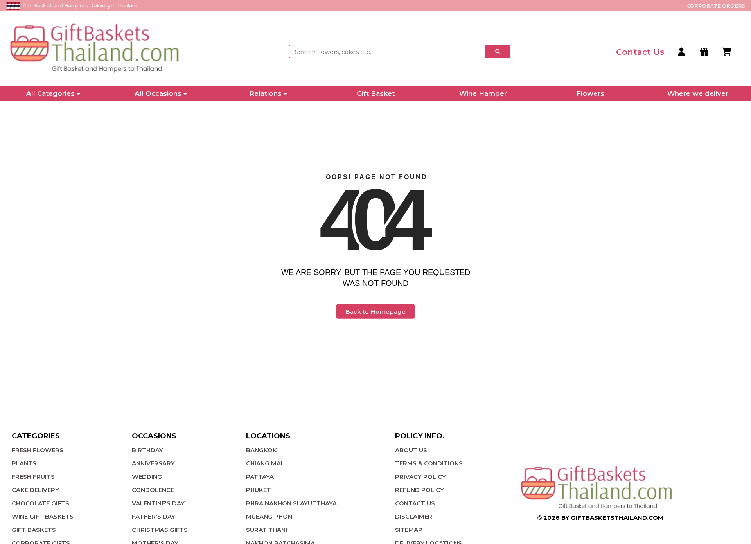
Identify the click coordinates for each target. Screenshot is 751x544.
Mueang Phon (269, 516)
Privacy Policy (420, 476)
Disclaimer (413, 516)
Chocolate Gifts (40, 503)
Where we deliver (697, 93)
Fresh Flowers (37, 450)
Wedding (147, 476)
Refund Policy (419, 490)
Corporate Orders (715, 6)
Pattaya (260, 476)
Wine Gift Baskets (43, 516)
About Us (411, 450)
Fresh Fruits (33, 476)
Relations (265, 93)
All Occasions (158, 93)
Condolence (153, 490)
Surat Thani (266, 529)
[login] (682, 52)
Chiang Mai (264, 463)
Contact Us (415, 503)
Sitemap (408, 529)
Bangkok (261, 450)
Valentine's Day (158, 503)
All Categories (50, 93)
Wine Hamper (483, 93)
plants (24, 463)
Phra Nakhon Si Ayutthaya (291, 503)
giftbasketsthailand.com (617, 517)
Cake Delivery (35, 490)
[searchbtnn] (497, 51)
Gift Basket (376, 93)
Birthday (147, 450)
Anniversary (153, 463)
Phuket (258, 490)
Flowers (590, 93)
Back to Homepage (375, 311)
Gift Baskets (34, 529)
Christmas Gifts (160, 529)
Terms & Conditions (429, 463)
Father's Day (153, 516)
